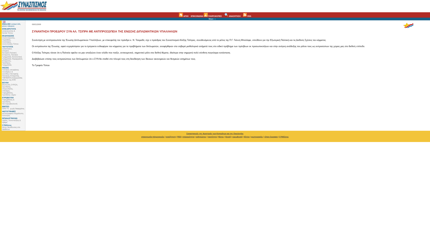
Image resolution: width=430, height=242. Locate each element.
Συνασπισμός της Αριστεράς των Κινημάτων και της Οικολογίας (215, 134)
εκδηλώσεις (201, 137)
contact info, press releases (11, 25)
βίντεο (247, 137)
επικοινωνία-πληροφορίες (152, 137)
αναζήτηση (171, 137)
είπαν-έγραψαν (271, 137)
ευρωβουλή (237, 137)
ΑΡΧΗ (185, 16)
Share (211, 19)
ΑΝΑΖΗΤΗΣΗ (234, 16)
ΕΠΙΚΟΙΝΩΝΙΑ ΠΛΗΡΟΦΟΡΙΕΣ (206, 16)
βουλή (228, 137)
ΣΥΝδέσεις (284, 137)
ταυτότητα (212, 137)
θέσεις (221, 137)
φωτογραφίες (257, 137)
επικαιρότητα (188, 137)
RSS (249, 16)
